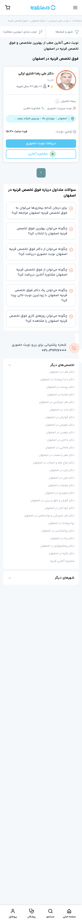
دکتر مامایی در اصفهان (59, 447)
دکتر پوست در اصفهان (60, 387)
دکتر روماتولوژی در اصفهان (57, 546)
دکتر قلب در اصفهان (61, 372)
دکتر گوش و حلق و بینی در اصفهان (52, 500)
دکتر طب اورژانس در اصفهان (56, 402)
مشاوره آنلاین (38, 154)
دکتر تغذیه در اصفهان (60, 394)
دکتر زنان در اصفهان (61, 470)
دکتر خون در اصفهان (61, 478)
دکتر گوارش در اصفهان (59, 417)
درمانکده (77, 21)
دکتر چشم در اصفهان (61, 485)
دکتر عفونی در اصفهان (60, 432)
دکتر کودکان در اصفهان (59, 508)
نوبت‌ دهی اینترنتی (58, 21)
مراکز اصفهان (38, 21)
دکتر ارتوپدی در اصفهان (59, 493)
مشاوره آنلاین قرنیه (62, 561)
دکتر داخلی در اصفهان (60, 440)
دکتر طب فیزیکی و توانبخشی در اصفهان (49, 515)
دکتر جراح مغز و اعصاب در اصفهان (53, 462)
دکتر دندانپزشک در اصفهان (57, 379)
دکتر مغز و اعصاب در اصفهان (56, 455)
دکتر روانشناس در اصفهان (57, 531)
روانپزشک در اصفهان (61, 523)
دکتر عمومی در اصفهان (59, 425)
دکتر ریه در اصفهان (62, 538)
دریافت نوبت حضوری (41, 143)
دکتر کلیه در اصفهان (61, 553)
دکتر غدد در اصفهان (61, 410)
